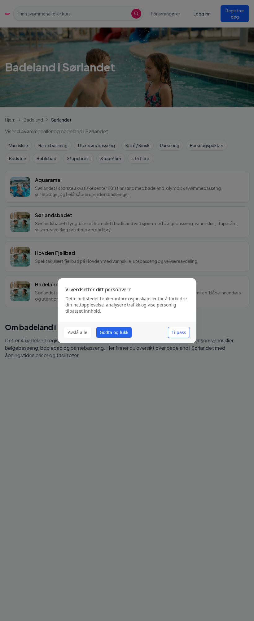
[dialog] (127, 310)
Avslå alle (77, 332)
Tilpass (179, 332)
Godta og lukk (114, 332)
